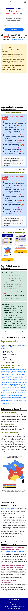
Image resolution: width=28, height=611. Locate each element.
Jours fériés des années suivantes (13, 331)
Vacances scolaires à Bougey (17, 377)
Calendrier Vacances (10, 18)
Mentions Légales (19, 606)
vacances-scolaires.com (9, 2)
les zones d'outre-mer (21, 534)
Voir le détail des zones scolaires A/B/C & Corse (14, 491)
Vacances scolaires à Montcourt (8, 394)
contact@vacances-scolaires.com (14, 602)
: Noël (12, 299)
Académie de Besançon (17, 39)
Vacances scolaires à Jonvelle (18, 389)
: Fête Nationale (14, 319)
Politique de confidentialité (14, 608)
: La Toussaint (15, 292)
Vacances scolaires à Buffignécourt (18, 381)
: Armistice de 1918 (15, 325)
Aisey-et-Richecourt (11, 20)
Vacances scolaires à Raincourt (19, 397)
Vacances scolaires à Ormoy (18, 371)
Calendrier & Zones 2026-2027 (7, 259)
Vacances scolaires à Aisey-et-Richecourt (11, 369)
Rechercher (14, 29)
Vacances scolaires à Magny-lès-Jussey (15, 392)
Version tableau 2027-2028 (21, 229)
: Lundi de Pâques (13, 308)
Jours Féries (19, 18)
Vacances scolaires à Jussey (8, 390)
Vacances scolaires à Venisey (8, 403)
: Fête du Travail (13, 310)
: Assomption (13, 321)
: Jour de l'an (13, 306)
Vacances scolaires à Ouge (7, 373)
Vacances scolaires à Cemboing (9, 382)
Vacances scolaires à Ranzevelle (9, 398)
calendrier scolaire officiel (8, 508)
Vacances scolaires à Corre (7, 387)
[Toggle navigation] (25, 2)
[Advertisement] (14, 88)
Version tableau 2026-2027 (21, 169)
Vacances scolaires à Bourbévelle (9, 379)
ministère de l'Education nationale (9, 586)
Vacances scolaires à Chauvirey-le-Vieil (14, 385)
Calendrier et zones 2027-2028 (20, 251)
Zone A (19, 20)
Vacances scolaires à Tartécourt (15, 402)
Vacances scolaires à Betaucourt (13, 374)
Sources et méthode (9, 606)
